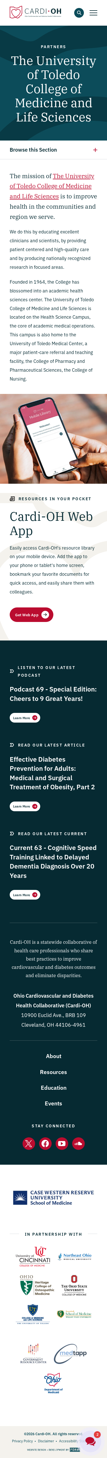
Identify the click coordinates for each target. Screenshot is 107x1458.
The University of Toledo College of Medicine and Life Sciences (52, 185)
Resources (53, 1071)
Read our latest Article (51, 745)
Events (53, 1103)
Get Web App (27, 614)
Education (53, 1087)
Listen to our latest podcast (46, 671)
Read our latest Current (52, 833)
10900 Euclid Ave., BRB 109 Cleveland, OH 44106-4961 (53, 1014)
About (53, 1056)
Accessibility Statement (77, 1440)
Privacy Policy (22, 1440)
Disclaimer (46, 1440)
